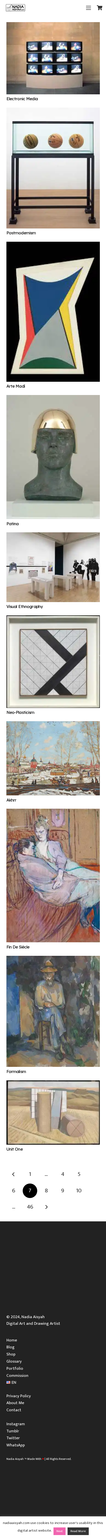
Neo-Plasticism (20, 712)
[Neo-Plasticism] (53, 618)
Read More (78, 1531)
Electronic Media (22, 98)
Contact (13, 1410)
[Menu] (88, 8)
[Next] (46, 1207)
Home (11, 1340)
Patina (12, 523)
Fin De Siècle (18, 946)
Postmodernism (21, 232)
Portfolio (14, 1368)
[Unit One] (53, 1083)
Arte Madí (15, 386)
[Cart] (99, 8)
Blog (10, 1347)
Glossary (14, 1361)
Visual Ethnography (24, 606)
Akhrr (11, 800)
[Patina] (53, 398)
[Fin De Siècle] (53, 811)
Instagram (15, 1424)
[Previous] (13, 1174)
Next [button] (59, 1531)
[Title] (15, 8)
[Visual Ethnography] (53, 535)
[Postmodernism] (53, 110)
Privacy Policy (18, 1396)
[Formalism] (53, 959)
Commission (17, 1375)
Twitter (13, 1438)
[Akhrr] (53, 724)
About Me (15, 1402)
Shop (11, 1354)
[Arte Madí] (53, 244)
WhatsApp (15, 1445)
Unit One (14, 1149)
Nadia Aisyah (15, 1458)
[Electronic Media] (53, 25)
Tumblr (12, 1431)
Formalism (16, 1071)
